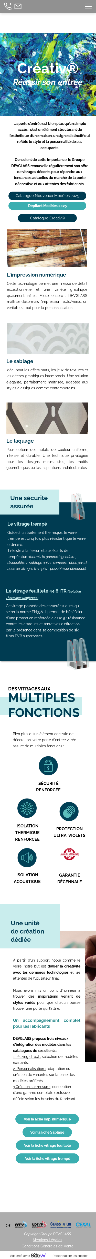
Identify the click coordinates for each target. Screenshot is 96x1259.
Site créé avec (20, 1256)
